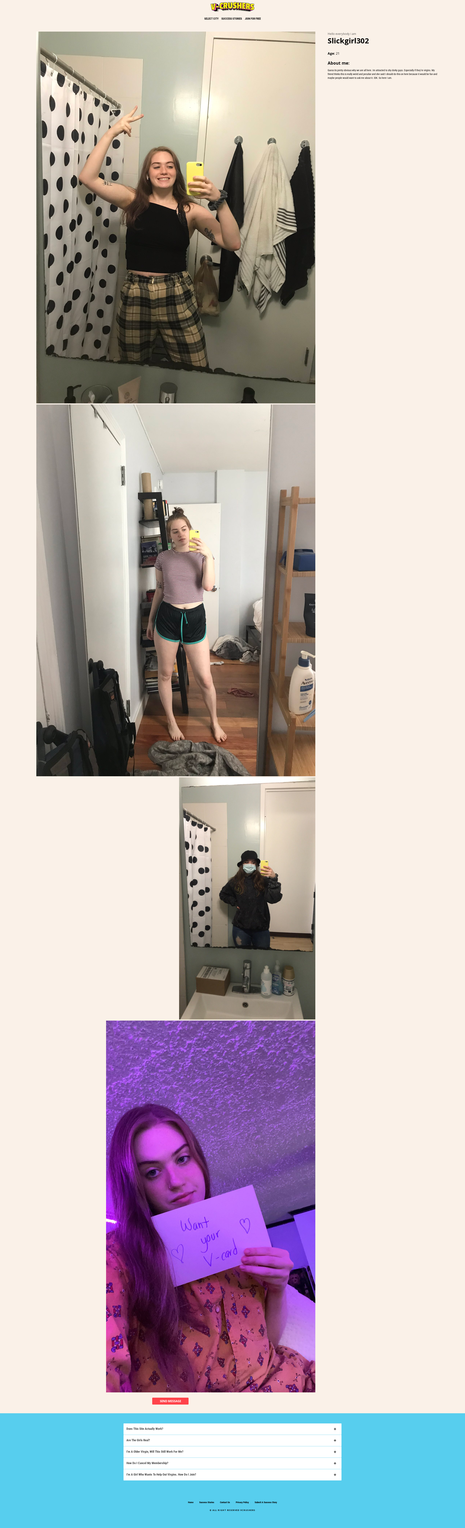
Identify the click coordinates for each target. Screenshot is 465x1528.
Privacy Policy (242, 1502)
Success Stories (206, 1502)
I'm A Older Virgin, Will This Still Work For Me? (154, 1451)
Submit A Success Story (266, 1502)
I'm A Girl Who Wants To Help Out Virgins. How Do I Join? (161, 1474)
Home (190, 1502)
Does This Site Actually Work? (144, 1429)
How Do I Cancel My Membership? (147, 1463)
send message (170, 1401)
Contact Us (225, 1502)
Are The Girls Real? (138, 1440)
